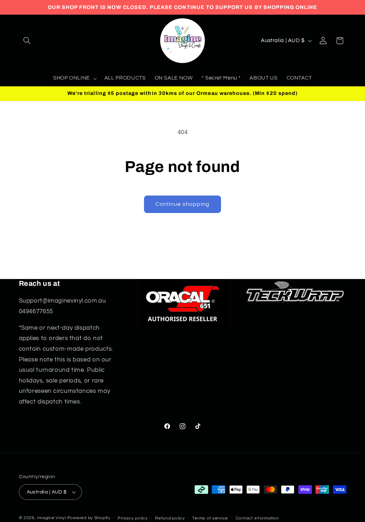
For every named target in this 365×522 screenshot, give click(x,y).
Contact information (257, 518)
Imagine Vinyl (52, 518)
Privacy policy (133, 518)
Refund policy (170, 518)
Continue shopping (182, 204)
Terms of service (210, 518)
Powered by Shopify (88, 518)
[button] (27, 40)
